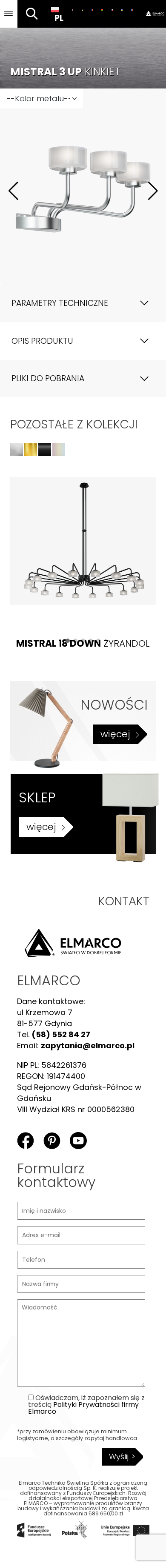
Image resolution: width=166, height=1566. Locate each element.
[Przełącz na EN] (72, 9)
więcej (115, 734)
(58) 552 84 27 (60, 1034)
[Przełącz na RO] (92, 9)
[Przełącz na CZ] (112, 9)
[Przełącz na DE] (82, 9)
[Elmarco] (151, 14)
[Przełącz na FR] (132, 9)
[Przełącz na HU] (102, 9)
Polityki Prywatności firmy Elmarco (83, 1408)
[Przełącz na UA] (122, 9)
